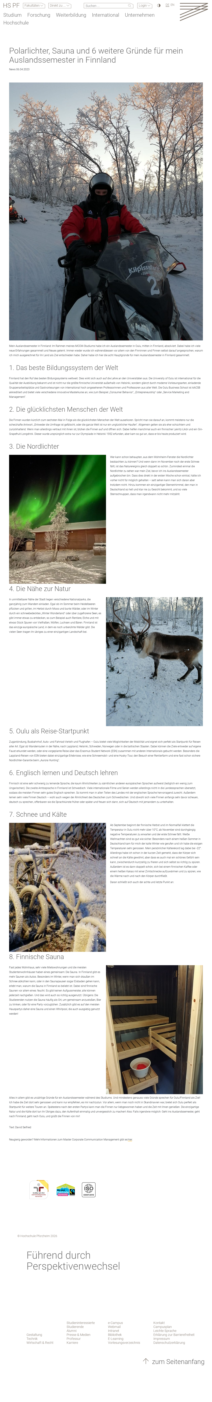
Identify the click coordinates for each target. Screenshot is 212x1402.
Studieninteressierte (81, 1323)
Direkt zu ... (58, 5)
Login (143, 5)
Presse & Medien (78, 1335)
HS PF (11, 5)
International (105, 15)
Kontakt (159, 1323)
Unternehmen (140, 15)
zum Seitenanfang (177, 1362)
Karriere (72, 1343)
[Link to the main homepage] (194, 11)
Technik (32, 1339)
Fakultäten (32, 5)
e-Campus (115, 1323)
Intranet (113, 1331)
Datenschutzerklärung (169, 1343)
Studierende (75, 1327)
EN (172, 4)
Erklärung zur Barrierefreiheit (173, 1335)
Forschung (38, 15)
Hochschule (16, 23)
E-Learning (115, 1339)
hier (130, 1139)
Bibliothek (115, 1335)
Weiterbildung (71, 15)
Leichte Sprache (164, 1331)
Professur (74, 1339)
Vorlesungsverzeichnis (124, 1343)
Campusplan (162, 1327)
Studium (12, 15)
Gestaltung (34, 1335)
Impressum (161, 1339)
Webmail (114, 1327)
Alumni (72, 1331)
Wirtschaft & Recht (39, 1343)
